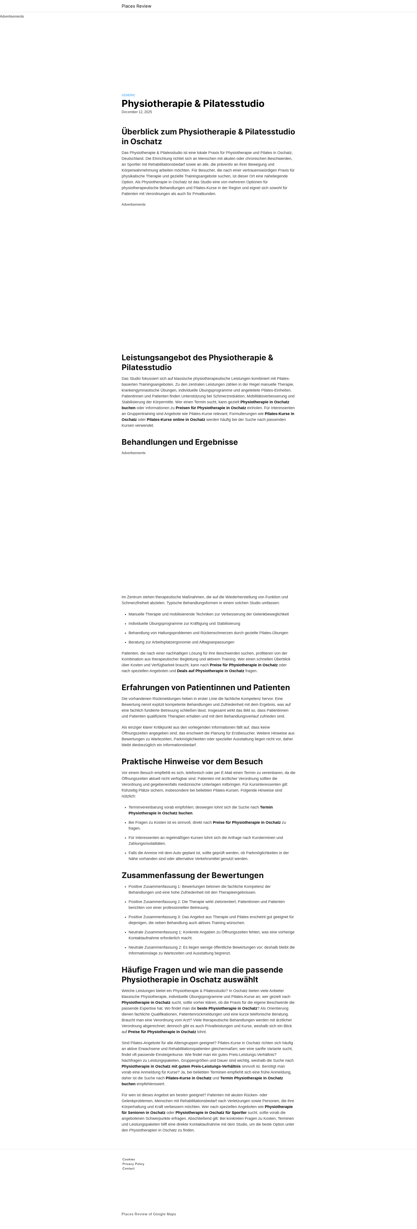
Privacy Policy (133, 1164)
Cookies (128, 1159)
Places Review (136, 6)
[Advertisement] (208, 51)
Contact (128, 1168)
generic (128, 95)
